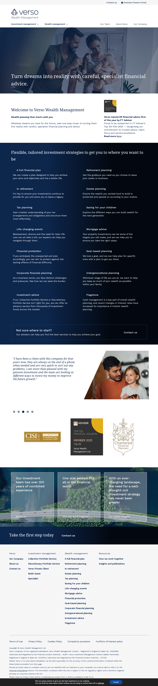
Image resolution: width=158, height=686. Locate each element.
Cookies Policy (55, 641)
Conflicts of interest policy (109, 641)
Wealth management (76, 553)
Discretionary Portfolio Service (44, 563)
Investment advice (74, 618)
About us (21, 516)
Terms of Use (16, 641)
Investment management (42, 553)
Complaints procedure (79, 641)
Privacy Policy (35, 641)
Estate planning (73, 573)
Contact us (111, 2)
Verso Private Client (38, 568)
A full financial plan (75, 558)
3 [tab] (23, 411)
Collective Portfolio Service (42, 558)
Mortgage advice (73, 593)
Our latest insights (119, 516)
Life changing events (76, 588)
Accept (116, 682)
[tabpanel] (44, 382)
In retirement (72, 568)
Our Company (16, 558)
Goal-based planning (75, 603)
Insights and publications (112, 563)
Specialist (33, 578)
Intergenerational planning (78, 613)
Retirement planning (75, 563)
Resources (104, 553)
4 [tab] (27, 411)
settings (101, 683)
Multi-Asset (34, 573)
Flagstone (70, 623)
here (119, 136)
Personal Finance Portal (134, 2)
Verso (12, 553)
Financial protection (75, 598)
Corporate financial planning (79, 608)
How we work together (75, 516)
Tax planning (71, 578)
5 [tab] (32, 411)
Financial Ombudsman (18, 671)
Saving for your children (77, 583)
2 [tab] (18, 411)
